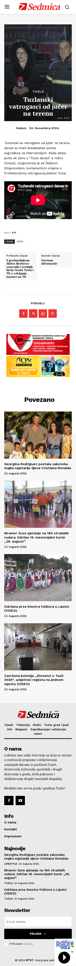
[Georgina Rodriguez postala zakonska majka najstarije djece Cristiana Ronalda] (38, 435)
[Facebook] (23, 313)
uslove (28, 943)
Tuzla (38, 91)
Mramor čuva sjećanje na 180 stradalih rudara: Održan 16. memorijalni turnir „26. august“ (36, 537)
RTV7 (20, 241)
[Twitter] (33, 313)
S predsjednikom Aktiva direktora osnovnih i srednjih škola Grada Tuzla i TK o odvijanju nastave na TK (20, 269)
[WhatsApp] (43, 313)
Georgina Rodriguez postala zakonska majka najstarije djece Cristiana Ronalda (37, 466)
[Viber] (52, 313)
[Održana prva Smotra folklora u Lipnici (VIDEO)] (38, 577)
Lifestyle (10, 863)
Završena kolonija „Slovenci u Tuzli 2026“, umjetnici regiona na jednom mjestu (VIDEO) (33, 680)
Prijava (35, 933)
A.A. (14, 232)
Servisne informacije (49, 262)
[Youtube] (20, 800)
